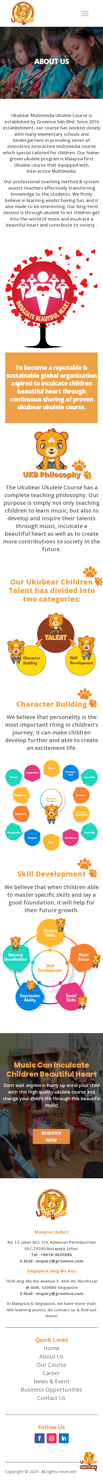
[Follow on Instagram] (52, 1438)
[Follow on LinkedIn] (64, 1438)
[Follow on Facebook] (39, 1438)
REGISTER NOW (52, 1136)
